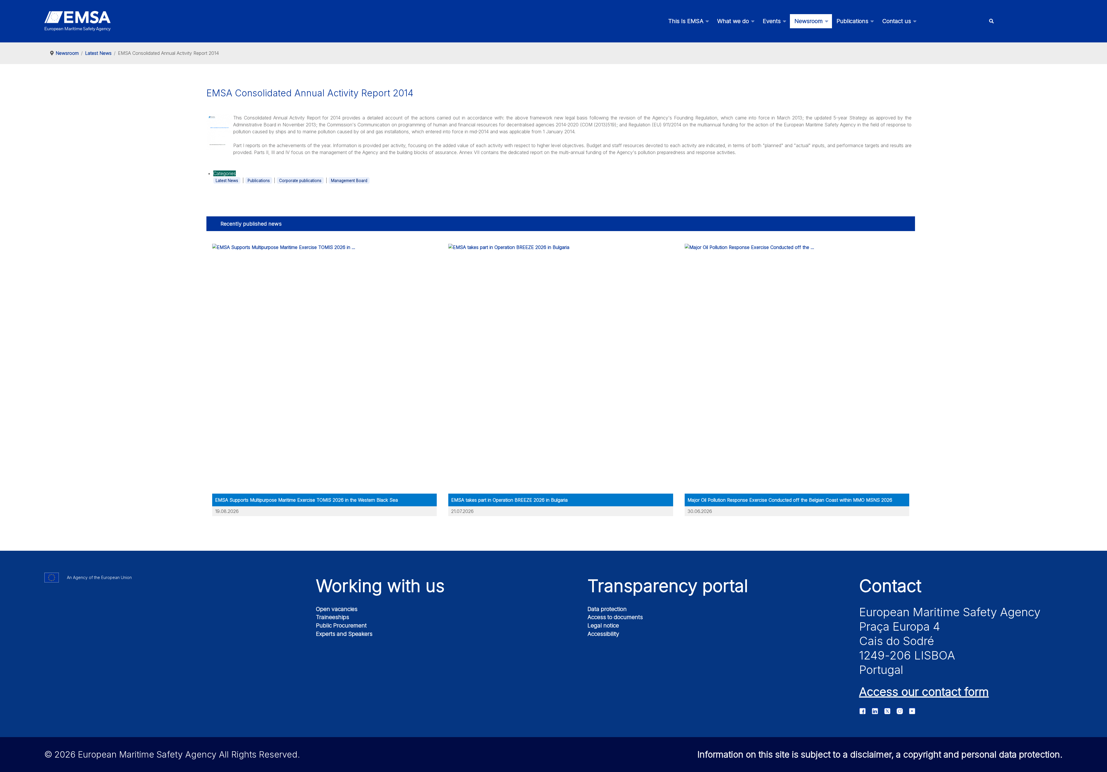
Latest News (227, 180)
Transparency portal (668, 585)
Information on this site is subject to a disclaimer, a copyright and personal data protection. (880, 754)
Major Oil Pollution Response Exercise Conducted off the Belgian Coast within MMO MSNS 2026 (790, 500)
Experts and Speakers (344, 633)
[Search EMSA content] (991, 21)
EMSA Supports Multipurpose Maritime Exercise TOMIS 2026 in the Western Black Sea (306, 500)
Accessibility (603, 633)
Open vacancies (336, 609)
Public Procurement (341, 625)
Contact (890, 585)
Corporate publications (300, 180)
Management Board (349, 180)
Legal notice (603, 625)
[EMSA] (77, 21)
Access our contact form (924, 692)
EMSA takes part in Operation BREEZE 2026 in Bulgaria (509, 500)
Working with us (380, 585)
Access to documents (615, 617)
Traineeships (332, 617)
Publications (259, 180)
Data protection (607, 609)
